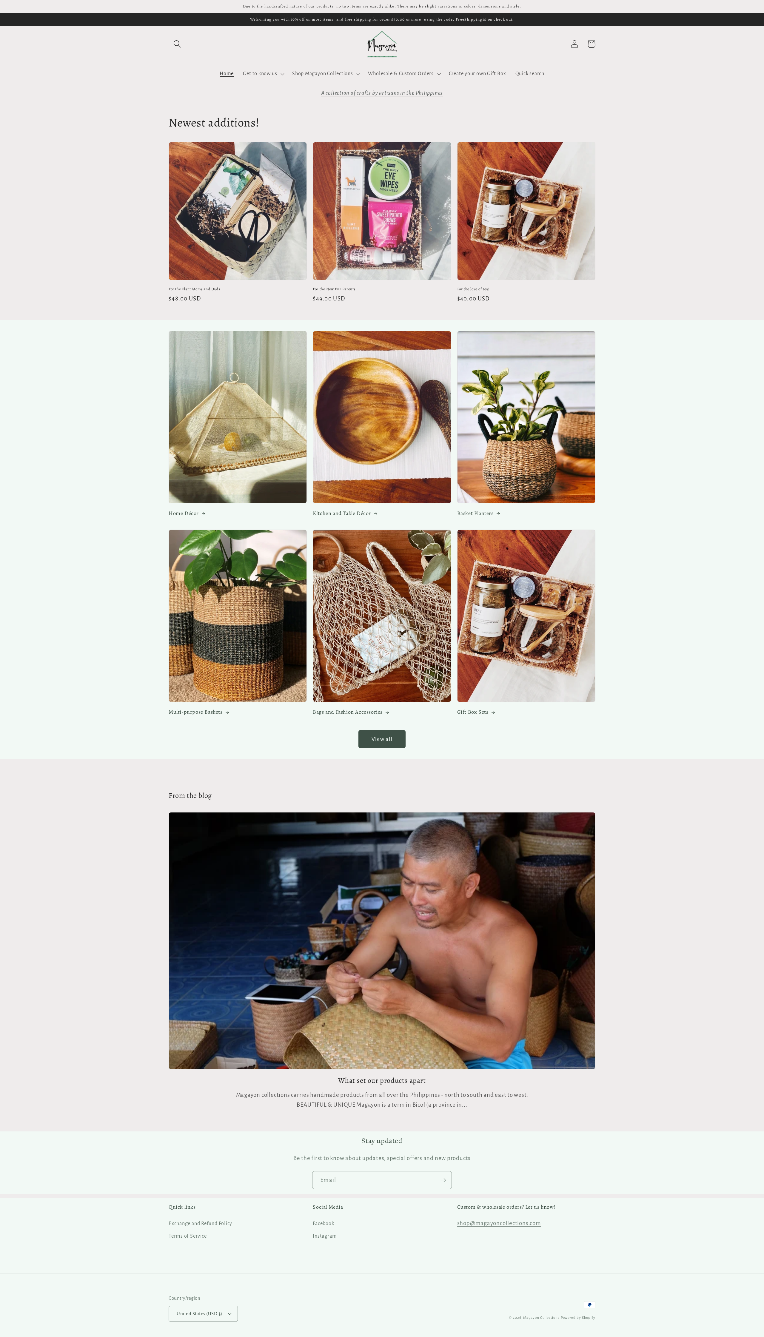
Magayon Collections (541, 1318)
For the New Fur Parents (334, 289)
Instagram (325, 1236)
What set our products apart (382, 1080)
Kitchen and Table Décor (342, 513)
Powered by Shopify (578, 1318)
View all (382, 739)
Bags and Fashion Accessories (348, 712)
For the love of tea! (473, 289)
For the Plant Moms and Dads (194, 289)
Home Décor (184, 513)
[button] (177, 44)
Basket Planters (475, 513)
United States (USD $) (199, 1313)
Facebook (323, 1223)
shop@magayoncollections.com (499, 1223)
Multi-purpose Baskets (196, 712)
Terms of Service (188, 1236)
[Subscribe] (443, 1180)
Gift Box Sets (473, 712)
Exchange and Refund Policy (200, 1223)
